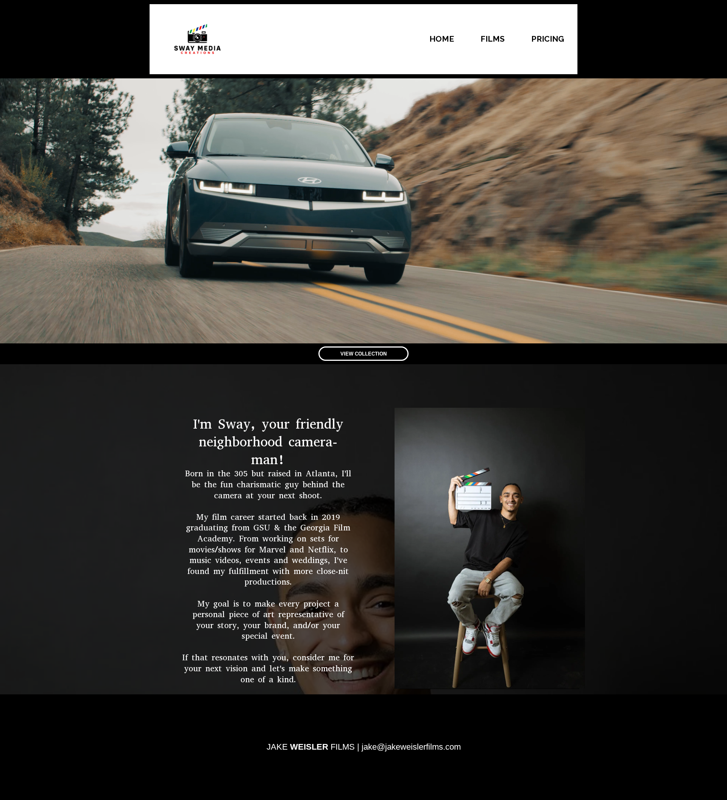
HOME (441, 39)
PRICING (547, 39)
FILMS (493, 39)
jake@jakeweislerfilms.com (411, 747)
